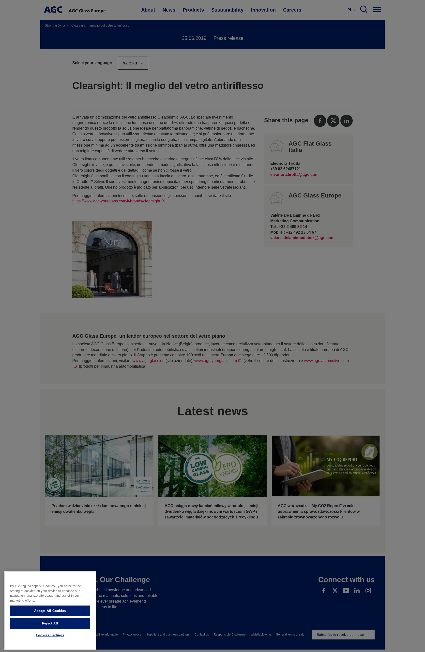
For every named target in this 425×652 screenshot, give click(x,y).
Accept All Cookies (50, 611)
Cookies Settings (50, 635)
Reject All (50, 623)
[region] (50, 610)
